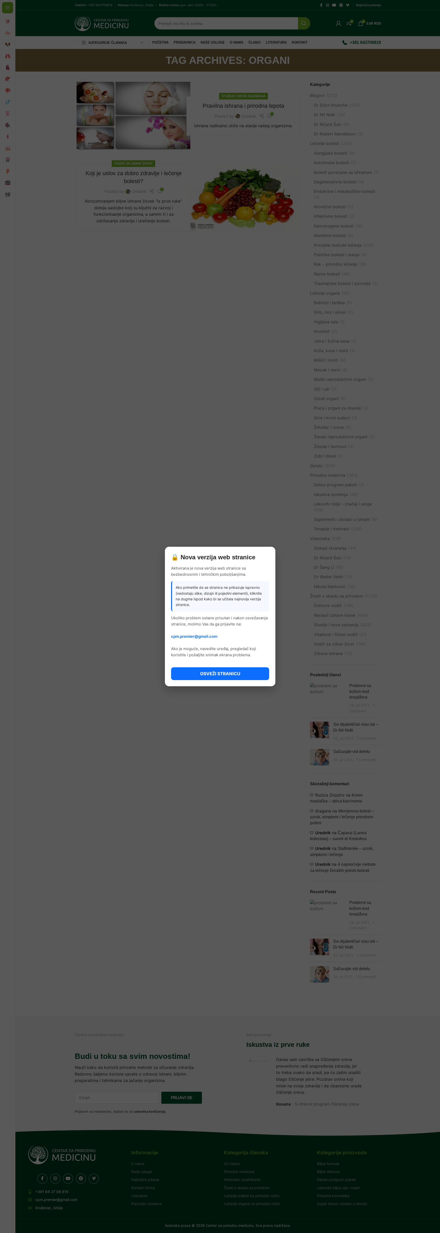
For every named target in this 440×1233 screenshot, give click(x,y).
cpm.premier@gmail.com (194, 636)
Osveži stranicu (220, 673)
